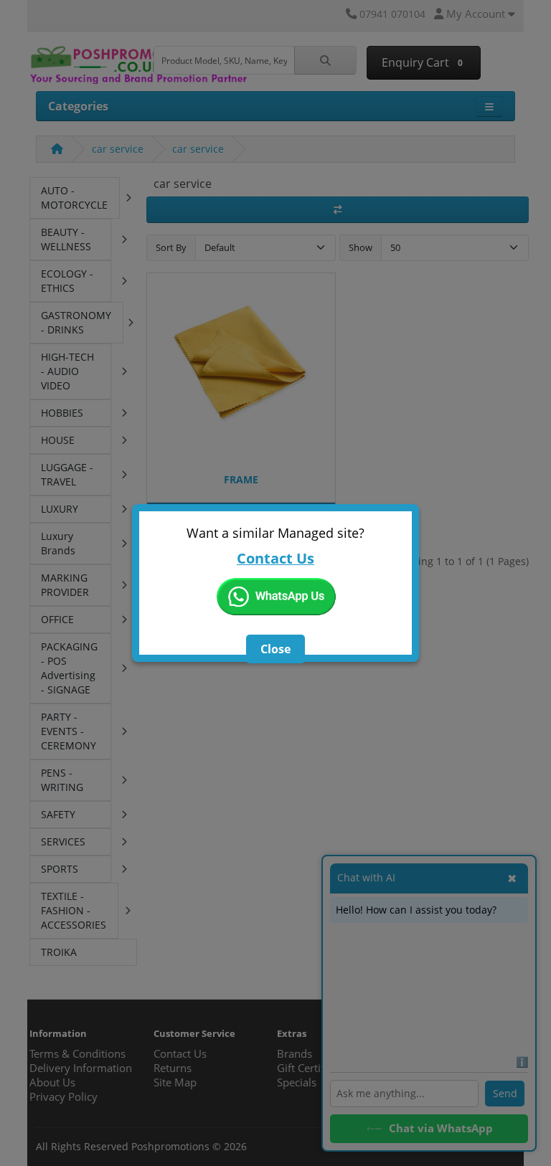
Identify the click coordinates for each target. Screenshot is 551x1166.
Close (275, 649)
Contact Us (275, 558)
